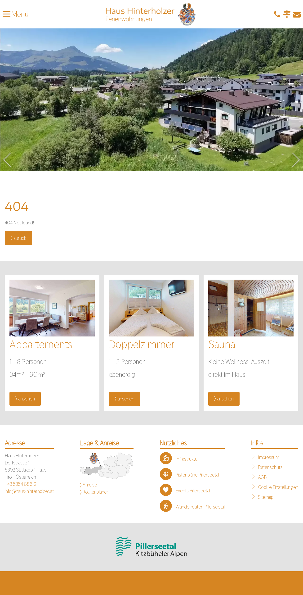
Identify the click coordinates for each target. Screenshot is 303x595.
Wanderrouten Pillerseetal (200, 507)
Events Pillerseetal (193, 491)
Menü (19, 14)
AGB (262, 477)
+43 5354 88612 (20, 484)
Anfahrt (287, 14)
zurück (19, 238)
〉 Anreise (88, 485)
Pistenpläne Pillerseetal (197, 475)
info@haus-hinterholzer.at (29, 491)
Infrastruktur (187, 459)
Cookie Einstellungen (278, 487)
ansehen (26, 399)
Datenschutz (270, 467)
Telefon (277, 14)
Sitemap (265, 497)
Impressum (268, 457)
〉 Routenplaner (94, 492)
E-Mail (297, 14)
